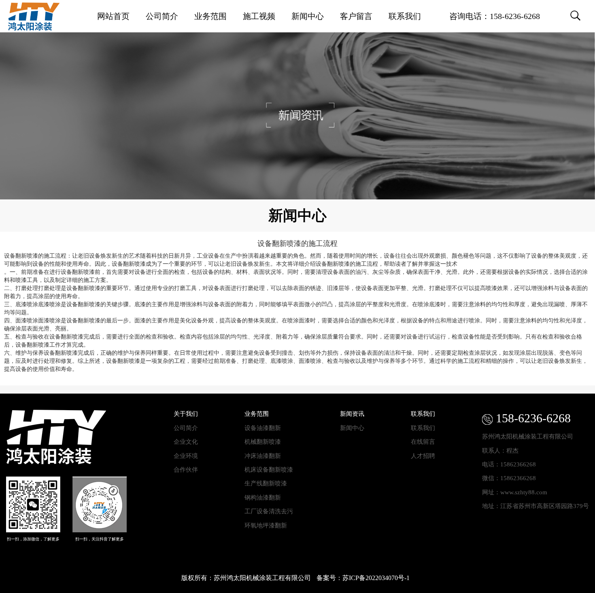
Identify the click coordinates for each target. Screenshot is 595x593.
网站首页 (113, 16)
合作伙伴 (186, 469)
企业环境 (186, 456)
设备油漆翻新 (262, 428)
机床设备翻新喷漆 (268, 469)
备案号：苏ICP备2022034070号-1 (363, 577)
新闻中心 (307, 16)
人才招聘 (423, 456)
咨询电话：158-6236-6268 (494, 16)
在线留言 (423, 441)
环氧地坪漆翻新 (265, 525)
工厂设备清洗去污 (268, 511)
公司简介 (162, 16)
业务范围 (210, 16)
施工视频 (259, 16)
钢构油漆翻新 (262, 497)
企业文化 (186, 441)
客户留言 (356, 16)
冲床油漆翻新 (262, 456)
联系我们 (405, 16)
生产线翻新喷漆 (265, 483)
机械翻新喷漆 (262, 441)
